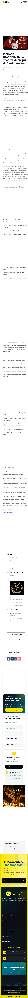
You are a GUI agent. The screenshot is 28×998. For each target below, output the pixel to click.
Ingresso (12, 575)
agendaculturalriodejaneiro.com (14, 992)
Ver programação (14, 710)
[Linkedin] (15, 658)
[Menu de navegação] (25, 2)
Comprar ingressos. (8, 512)
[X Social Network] (12, 658)
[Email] (19, 658)
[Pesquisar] (21, 2)
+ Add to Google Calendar (16, 634)
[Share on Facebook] (8, 658)
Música (13, 617)
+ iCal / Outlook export (16, 639)
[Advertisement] (14, 21)
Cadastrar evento (14, 766)
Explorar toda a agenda (13, 905)
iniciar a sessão (13, 847)
